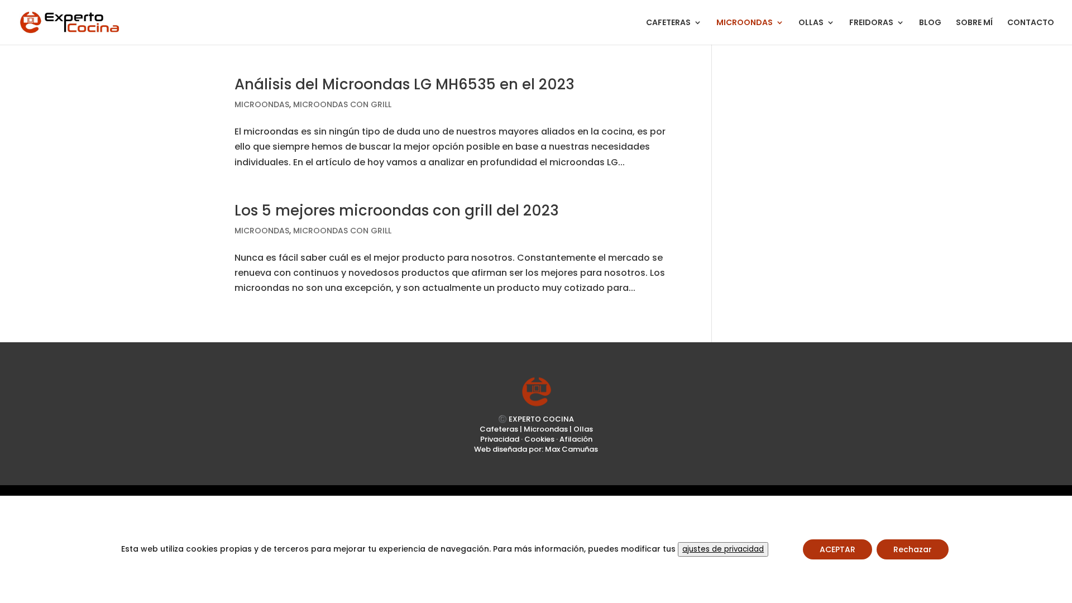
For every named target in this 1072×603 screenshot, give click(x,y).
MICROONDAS (744, 23)
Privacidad (499, 439)
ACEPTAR (837, 549)
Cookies (539, 439)
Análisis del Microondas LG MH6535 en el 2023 (404, 84)
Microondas (546, 429)
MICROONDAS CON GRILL (342, 104)
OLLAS (811, 23)
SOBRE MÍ (974, 23)
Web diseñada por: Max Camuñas (536, 449)
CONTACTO (1030, 23)
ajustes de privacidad (723, 549)
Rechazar (912, 549)
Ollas (583, 429)
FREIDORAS (871, 23)
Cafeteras (499, 429)
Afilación (575, 439)
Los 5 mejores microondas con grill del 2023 (396, 210)
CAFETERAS (668, 23)
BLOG (930, 23)
